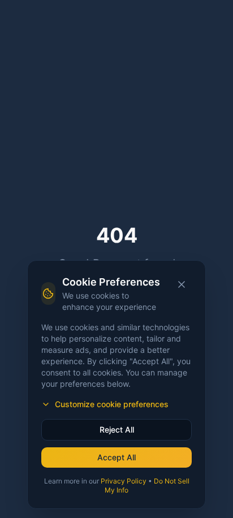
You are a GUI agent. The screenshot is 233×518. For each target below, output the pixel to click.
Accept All (116, 457)
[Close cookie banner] (181, 284)
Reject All (117, 429)
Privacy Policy (123, 481)
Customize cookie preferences (112, 404)
